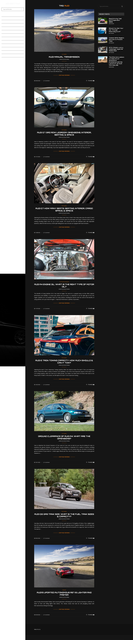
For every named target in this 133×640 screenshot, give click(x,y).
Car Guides (5, 18)
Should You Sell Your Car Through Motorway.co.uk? (116, 30)
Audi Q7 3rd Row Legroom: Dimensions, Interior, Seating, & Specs (64, 133)
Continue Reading (64, 75)
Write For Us (37, 629)
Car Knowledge (7, 52)
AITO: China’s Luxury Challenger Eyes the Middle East (116, 49)
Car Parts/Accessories (10, 21)
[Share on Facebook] (88, 80)
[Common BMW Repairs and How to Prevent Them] (102, 40)
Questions (5, 55)
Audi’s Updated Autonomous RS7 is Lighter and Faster (64, 593)
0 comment (47, 80)
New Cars (5, 35)
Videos (4, 48)
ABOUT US (5, 59)
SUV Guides (5, 42)
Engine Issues (6, 28)
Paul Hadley (66, 59)
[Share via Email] (93, 80)
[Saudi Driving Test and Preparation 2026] (102, 21)
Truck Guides (6, 45)
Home (3, 15)
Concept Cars (6, 25)
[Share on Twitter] (90, 80)
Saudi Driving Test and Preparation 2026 (115, 20)
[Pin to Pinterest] (91, 80)
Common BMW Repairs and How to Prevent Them (116, 39)
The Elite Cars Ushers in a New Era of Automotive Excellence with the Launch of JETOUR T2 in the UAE (116, 61)
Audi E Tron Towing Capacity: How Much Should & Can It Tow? (64, 361)
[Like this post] (86, 80)
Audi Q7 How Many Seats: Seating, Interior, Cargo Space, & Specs (64, 209)
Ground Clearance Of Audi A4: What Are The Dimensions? (64, 437)
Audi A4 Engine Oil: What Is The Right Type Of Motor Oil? (64, 285)
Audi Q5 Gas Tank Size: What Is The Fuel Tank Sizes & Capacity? (64, 515)
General (4, 31)
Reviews (4, 38)
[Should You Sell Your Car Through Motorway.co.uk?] (102, 30)
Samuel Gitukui (66, 137)
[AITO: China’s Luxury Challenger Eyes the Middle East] (102, 50)
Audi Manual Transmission (64, 57)
